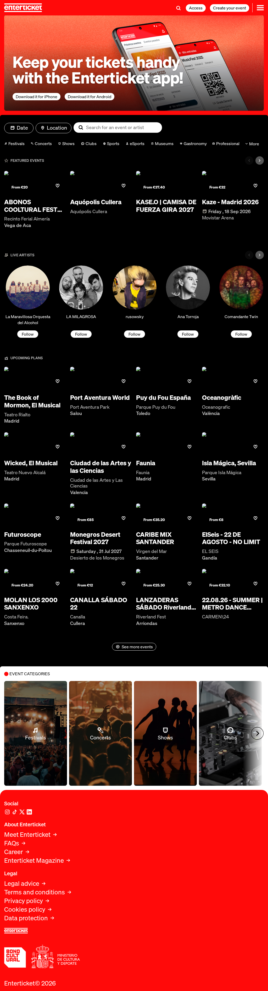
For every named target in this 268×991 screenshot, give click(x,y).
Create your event (229, 8)
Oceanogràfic (221, 397)
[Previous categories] (249, 160)
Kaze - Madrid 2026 (230, 202)
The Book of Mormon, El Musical (32, 401)
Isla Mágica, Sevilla (229, 463)
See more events (137, 647)
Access (196, 8)
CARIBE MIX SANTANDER (155, 538)
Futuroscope (22, 534)
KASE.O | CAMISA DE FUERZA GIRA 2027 (166, 205)
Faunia (145, 463)
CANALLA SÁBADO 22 (98, 603)
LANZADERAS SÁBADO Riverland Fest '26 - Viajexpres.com (163, 603)
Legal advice (21, 883)
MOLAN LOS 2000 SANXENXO (31, 603)
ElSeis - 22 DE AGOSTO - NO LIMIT (231, 538)
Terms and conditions (34, 892)
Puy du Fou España (163, 397)
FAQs (11, 843)
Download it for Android (89, 96)
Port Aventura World (100, 397)
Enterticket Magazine (34, 860)
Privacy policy (23, 901)
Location (57, 127)
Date (22, 127)
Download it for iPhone (36, 96)
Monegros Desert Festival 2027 (95, 538)
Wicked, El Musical (31, 463)
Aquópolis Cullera (95, 202)
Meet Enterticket (27, 834)
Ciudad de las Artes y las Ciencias (100, 466)
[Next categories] (259, 160)
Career (13, 852)
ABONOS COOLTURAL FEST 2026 (30, 205)
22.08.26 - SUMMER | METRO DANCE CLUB (232, 603)
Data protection (26, 918)
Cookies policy (24, 909)
